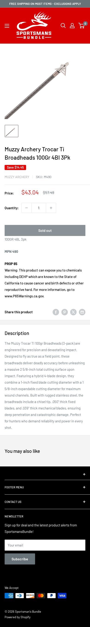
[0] (81, 25)
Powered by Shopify (17, 617)
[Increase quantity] (51, 208)
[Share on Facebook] (56, 311)
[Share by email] (82, 311)
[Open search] (63, 25)
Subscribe (20, 559)
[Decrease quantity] (26, 208)
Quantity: (12, 208)
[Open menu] (7, 26)
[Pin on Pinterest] (64, 311)
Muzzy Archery (17, 177)
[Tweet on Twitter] (73, 311)
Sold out (45, 230)
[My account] (72, 25)
